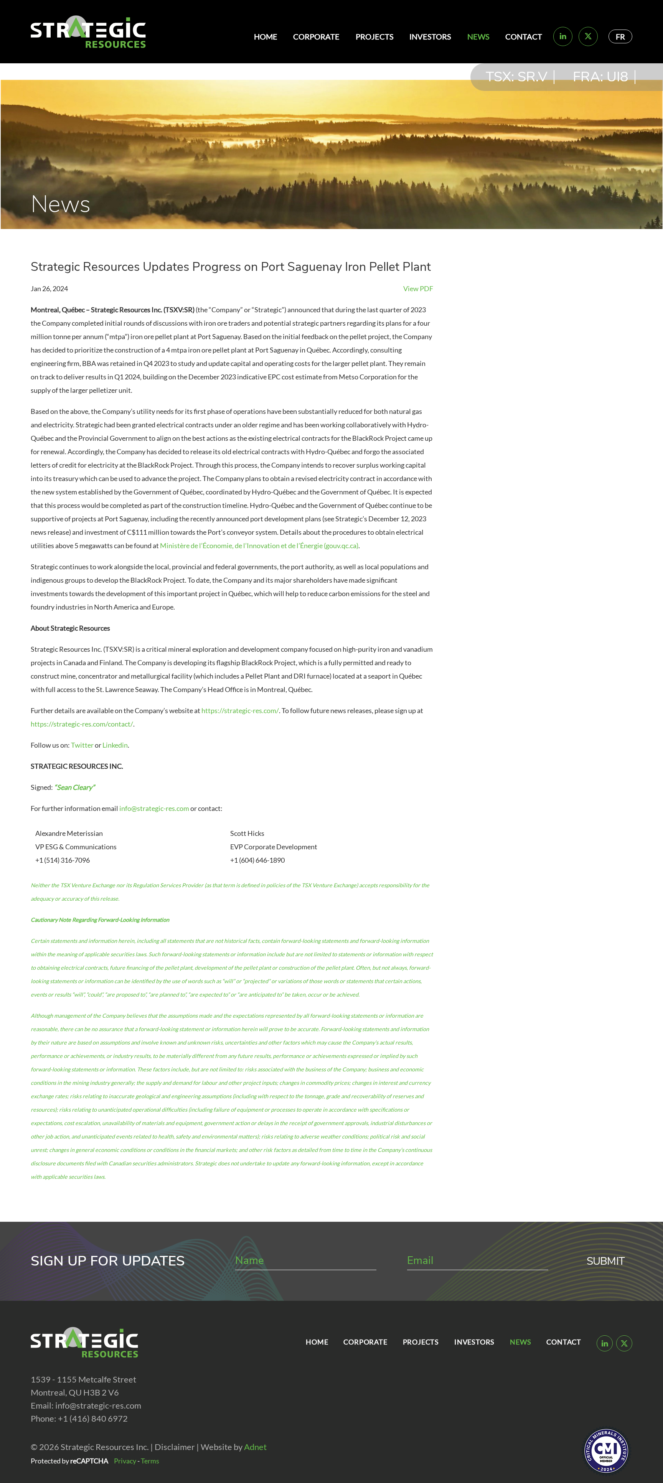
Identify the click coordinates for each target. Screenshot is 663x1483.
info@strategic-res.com (154, 808)
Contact (523, 36)
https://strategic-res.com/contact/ (82, 724)
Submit (606, 1261)
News (478, 36)
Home (265, 36)
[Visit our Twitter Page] (588, 36)
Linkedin (115, 745)
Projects (375, 36)
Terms (150, 1461)
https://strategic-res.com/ (240, 710)
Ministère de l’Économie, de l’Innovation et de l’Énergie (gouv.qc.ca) (259, 545)
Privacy (125, 1461)
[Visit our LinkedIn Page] (562, 36)
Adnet (255, 1447)
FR (620, 36)
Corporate (316, 36)
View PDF (418, 288)
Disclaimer (175, 1447)
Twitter (82, 745)
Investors (430, 36)
